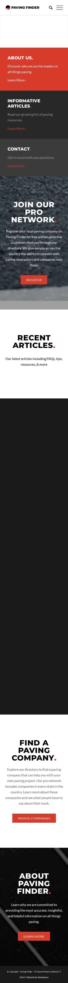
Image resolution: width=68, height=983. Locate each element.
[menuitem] (49, 7)
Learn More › (17, 80)
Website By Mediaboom (38, 977)
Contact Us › (17, 166)
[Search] (49, 7)
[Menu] (58, 7)
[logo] (22, 7)
